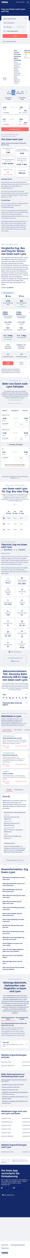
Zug (8, 1159)
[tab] (8, 98)
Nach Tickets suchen (8, 155)
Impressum (4, 1245)
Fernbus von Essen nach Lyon (11, 1087)
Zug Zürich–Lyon (6, 1125)
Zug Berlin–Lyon (6, 1118)
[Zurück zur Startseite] (4, 2)
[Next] (26, 92)
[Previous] (3, 512)
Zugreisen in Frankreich (18, 1159)
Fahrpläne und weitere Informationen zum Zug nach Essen (15, 1098)
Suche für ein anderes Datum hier (15, 466)
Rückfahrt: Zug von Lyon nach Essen (13, 1084)
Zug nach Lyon (5, 1161)
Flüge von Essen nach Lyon (10, 1090)
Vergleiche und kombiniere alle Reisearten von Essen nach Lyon (15, 1093)
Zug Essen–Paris (6, 1062)
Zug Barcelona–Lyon (7, 1152)
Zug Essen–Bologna (7, 1136)
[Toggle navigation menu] (28, 2)
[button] (9, 27)
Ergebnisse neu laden (14, 403)
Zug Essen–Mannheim (8, 1065)
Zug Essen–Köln (6, 1132)
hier (18, 478)
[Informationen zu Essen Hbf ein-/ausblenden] (26, 1044)
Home (3, 1159)
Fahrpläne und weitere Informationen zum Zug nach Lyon (15, 1102)
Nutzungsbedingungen (18, 1245)
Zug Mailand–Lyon (6, 1122)
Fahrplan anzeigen (8, 174)
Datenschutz (5, 1248)
